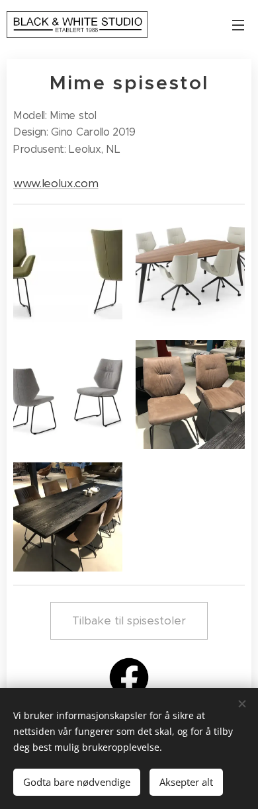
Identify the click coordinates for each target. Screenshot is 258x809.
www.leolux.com (56, 183)
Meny (238, 24)
